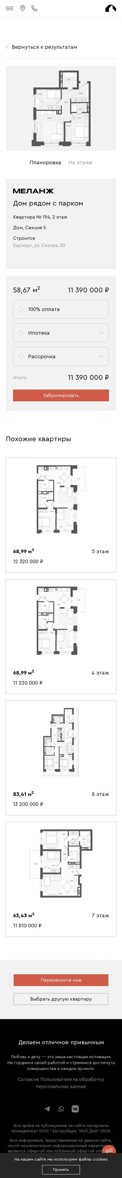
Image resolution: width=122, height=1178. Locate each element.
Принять (61, 1170)
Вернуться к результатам (44, 47)
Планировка (45, 162)
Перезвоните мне (61, 980)
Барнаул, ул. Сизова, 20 (39, 245)
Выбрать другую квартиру (61, 999)
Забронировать (61, 395)
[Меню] (10, 8)
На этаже (80, 162)
